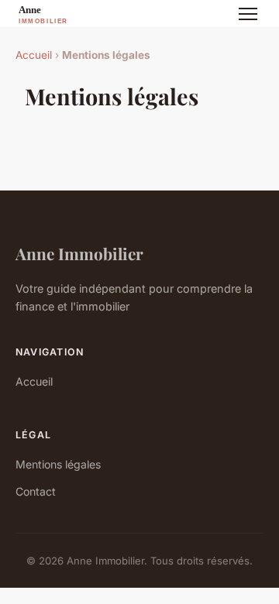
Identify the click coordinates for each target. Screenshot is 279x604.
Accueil (34, 55)
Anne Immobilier (79, 253)
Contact (36, 491)
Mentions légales (58, 464)
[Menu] (248, 14)
